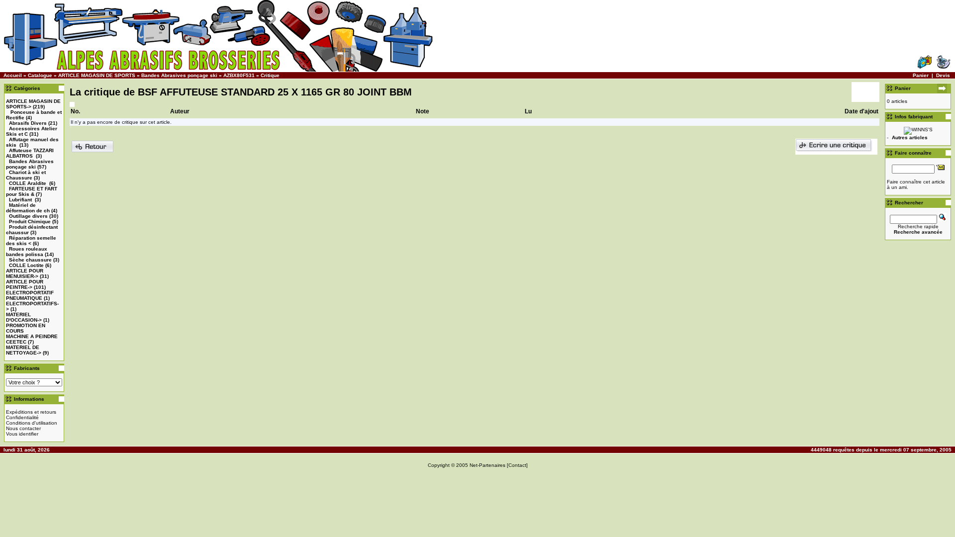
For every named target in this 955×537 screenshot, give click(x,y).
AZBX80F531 (239, 75)
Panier (921, 75)
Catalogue (40, 75)
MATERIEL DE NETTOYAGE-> (23, 350)
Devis (943, 75)
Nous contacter (23, 428)
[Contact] (517, 465)
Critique (270, 75)
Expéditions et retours (31, 412)
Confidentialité (22, 417)
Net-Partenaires (487, 465)
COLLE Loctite (26, 265)
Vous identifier (22, 434)
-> (24, 273)
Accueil (12, 75)
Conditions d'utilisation (31, 423)
